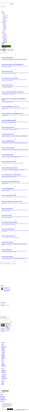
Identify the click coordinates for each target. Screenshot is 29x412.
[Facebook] (1, 263)
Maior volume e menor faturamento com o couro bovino (12, 201)
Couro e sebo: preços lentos (7, 215)
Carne (2, 33)
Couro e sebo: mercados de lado (7, 154)
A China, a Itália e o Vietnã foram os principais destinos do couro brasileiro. (10, 237)
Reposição (4, 32)
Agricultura (4, 374)
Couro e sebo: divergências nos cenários (9, 195)
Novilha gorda (4, 25)
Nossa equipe (2, 397)
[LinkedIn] (10, 263)
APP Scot (3, 44)
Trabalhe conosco (3, 399)
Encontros (3, 43)
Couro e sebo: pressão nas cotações (8, 134)
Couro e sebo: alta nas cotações (7, 208)
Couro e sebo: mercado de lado (7, 57)
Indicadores (4, 23)
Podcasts (3, 346)
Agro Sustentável (4, 348)
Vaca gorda (4, 24)
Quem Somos (11, 3)
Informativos (3, 381)
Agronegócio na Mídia (4, 347)
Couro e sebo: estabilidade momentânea (9, 120)
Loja (2, 47)
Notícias (3, 12)
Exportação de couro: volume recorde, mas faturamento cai (12, 64)
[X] (4, 263)
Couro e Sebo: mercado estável (7, 242)
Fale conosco (2, 401)
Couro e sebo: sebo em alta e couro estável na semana (11, 174)
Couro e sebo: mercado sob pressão (8, 127)
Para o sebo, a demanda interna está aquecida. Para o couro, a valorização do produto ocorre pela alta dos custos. (14, 196)
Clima (2, 344)
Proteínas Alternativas (4, 366)
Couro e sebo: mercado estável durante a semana (10, 181)
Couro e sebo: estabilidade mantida (8, 140)
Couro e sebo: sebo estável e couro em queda (10, 78)
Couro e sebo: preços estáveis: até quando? (9, 222)
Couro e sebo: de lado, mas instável (8, 228)
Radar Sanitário (3, 350)
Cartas (2, 349)
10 (16, 261)
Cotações (3, 22)
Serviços (1, 394)
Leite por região (3, 371)
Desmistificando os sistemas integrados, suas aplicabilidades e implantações (7, 288)
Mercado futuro (5, 27)
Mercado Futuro (3, 364)
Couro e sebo (4, 26)
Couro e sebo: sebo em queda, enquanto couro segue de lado (12, 91)
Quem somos (2, 396)
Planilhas (3, 383)
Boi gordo (3, 353)
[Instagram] (8, 263)
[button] (8, 262)
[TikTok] (13, 263)
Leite (2, 359)
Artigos (2, 345)
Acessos (3, 382)
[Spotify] (15, 263)
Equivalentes (3, 358)
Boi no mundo (4, 28)
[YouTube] (6, 263)
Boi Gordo (3, 363)
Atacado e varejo (3, 370)
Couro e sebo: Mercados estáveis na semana (10, 167)
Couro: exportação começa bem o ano (8, 235)
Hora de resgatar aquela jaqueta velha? (9, 161)
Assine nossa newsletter (5, 320)
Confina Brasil (4, 378)
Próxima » (26, 261)
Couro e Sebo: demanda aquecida (8, 188)
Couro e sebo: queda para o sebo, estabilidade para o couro (12, 113)
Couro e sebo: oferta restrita (7, 249)
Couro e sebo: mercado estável (7, 71)
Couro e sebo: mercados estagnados (8, 147)
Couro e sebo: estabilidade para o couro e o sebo (10, 106)
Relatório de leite (3, 372)
